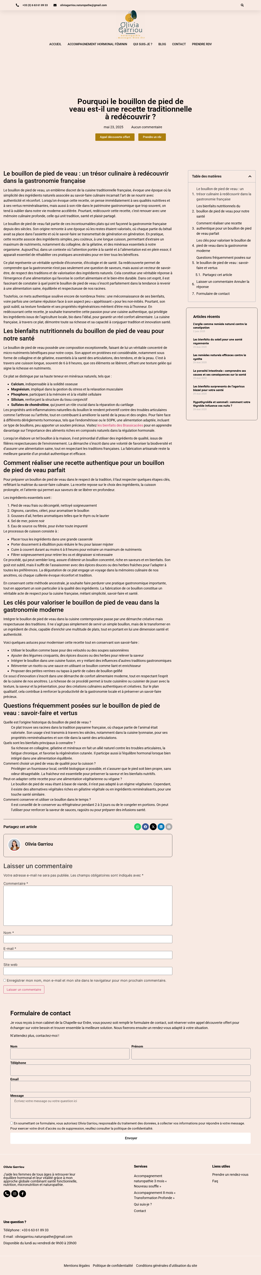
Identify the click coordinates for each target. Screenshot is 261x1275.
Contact (179, 44)
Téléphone (18, 1063)
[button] (242, 5)
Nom (8, 933)
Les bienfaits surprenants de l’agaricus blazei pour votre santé (219, 388)
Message (17, 1095)
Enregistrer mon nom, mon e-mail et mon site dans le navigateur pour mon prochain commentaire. (86, 980)
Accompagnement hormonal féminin (97, 44)
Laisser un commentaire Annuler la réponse (222, 284)
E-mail (9, 948)
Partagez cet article (217, 275)
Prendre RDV (202, 44)
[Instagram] (14, 1193)
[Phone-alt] (6, 1193)
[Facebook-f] (22, 1193)
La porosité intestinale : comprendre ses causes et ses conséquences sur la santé (219, 372)
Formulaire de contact (213, 294)
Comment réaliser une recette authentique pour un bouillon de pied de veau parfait (223, 228)
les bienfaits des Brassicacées (120, 425)
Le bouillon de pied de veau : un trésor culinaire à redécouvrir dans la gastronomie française (223, 194)
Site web (10, 964)
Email (14, 1079)
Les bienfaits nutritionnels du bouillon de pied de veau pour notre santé (222, 211)
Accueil (55, 44)
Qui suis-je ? (142, 44)
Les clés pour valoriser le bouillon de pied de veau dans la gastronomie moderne (223, 245)
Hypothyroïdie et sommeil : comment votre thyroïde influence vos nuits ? (221, 404)
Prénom (137, 1046)
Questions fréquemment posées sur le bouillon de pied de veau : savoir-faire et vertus (223, 263)
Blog (162, 44)
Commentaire (15, 883)
